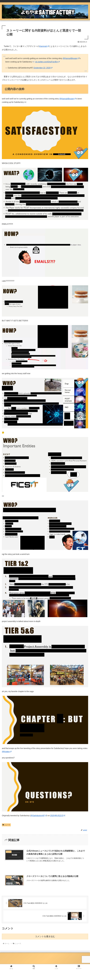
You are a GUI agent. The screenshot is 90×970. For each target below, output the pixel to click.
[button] (83, 551)
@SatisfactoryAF (38, 816)
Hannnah (43, 46)
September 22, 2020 (42, 68)
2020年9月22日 (56, 816)
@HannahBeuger (70, 58)
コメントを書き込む (45, 936)
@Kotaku (6, 752)
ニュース (7, 825)
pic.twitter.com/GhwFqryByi (46, 62)
